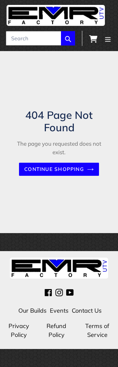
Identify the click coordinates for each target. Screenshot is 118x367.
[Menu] (108, 38)
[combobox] (40, 38)
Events (59, 310)
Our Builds (32, 310)
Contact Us (87, 310)
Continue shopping (54, 169)
